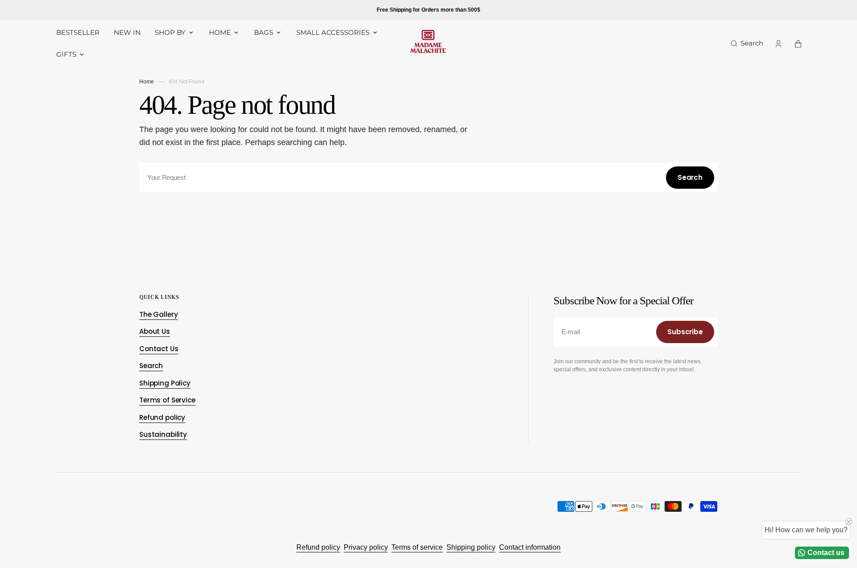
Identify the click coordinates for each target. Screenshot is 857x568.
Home (146, 82)
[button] (747, 44)
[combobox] (428, 177)
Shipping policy (470, 547)
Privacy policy (366, 547)
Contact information (530, 547)
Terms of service (417, 547)
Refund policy (318, 547)
